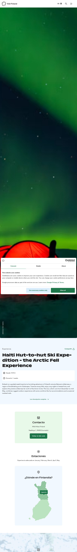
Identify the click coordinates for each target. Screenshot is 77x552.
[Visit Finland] (9, 4)
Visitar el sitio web (38, 436)
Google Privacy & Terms (55, 282)
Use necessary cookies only (38, 290)
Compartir (68, 349)
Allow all (63, 290)
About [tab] (64, 266)
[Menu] (71, 4)
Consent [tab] (13, 266)
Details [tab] (38, 266)
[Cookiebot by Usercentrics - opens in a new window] (66, 260)
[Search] (66, 4)
